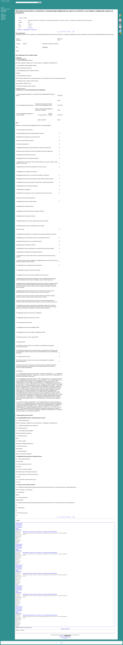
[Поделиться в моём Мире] (120, 22)
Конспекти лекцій (5, 9)
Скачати (21, 17)
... (71, 31)
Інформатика (27, 29)
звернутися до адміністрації (65, 637)
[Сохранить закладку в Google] (120, 15)
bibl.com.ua (19, 29)
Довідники (3, 10)
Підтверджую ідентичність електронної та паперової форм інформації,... (19, 526)
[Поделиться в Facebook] (120, 29)
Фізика (2, 19)
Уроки (2, 7)
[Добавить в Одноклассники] (120, 27)
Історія (2, 14)
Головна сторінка (5, 1)
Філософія (3, 15)
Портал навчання (65, 628)
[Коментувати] (120, 34)
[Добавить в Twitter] (120, 31)
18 (73, 31)
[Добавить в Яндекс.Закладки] (120, 20)
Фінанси (3, 16)
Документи (30, 27)
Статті (61, 642)
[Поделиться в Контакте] (120, 24)
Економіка (3, 18)
